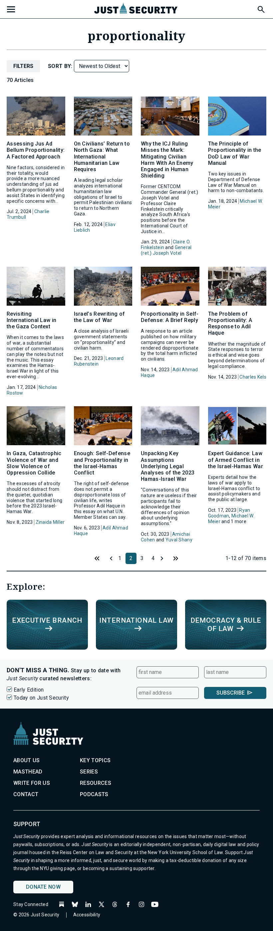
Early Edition (29, 690)
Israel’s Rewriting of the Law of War (99, 317)
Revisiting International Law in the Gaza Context (31, 320)
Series (89, 772)
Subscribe (230, 693)
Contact (25, 794)
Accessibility (87, 914)
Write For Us (31, 783)
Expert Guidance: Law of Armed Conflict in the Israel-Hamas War (235, 459)
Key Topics (95, 760)
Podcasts (94, 794)
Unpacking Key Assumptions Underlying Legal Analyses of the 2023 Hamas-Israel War (167, 466)
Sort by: (61, 66)
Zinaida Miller (50, 522)
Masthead (28, 772)
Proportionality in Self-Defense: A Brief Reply (170, 317)
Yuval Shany (178, 539)
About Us (26, 760)
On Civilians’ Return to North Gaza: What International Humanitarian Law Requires (102, 156)
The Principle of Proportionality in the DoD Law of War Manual (234, 153)
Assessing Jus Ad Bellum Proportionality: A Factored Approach (36, 150)
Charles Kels (252, 377)
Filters (23, 66)
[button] (260, 8)
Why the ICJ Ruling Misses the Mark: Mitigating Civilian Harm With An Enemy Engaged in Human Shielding (167, 160)
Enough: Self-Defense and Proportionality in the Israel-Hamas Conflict (102, 463)
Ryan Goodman (229, 512)
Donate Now (43, 887)
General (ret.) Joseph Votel (166, 250)
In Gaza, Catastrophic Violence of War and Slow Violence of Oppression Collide (34, 463)
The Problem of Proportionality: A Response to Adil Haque (230, 323)
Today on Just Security (41, 698)
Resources (95, 783)
